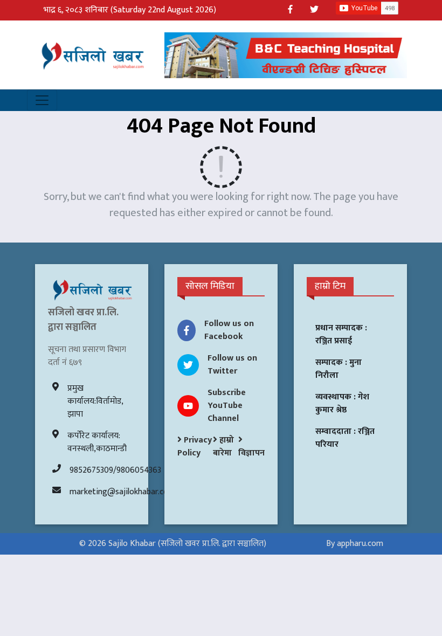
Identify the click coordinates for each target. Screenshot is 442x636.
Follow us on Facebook (229, 330)
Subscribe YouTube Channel (227, 405)
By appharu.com (354, 543)
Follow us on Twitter (232, 364)
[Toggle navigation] (42, 100)
